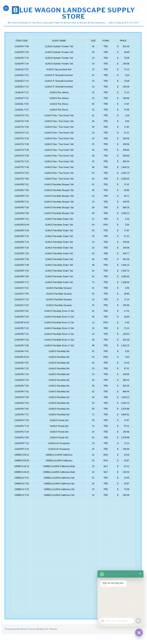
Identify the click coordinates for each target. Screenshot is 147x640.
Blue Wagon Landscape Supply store (74, 13)
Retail (39, 629)
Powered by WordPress (16, 629)
